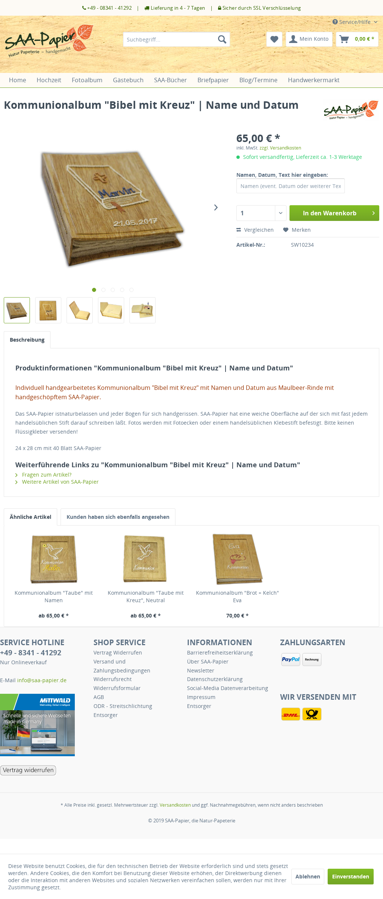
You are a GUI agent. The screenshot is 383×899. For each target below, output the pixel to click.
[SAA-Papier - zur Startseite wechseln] (49, 46)
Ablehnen (307, 876)
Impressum (201, 697)
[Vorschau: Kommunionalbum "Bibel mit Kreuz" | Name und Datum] (80, 310)
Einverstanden (350, 876)
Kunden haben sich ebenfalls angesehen (118, 516)
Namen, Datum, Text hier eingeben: (282, 174)
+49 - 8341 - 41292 (30, 653)
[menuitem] (176, 39)
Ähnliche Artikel (30, 516)
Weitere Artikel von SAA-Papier (60, 481)
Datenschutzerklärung (215, 679)
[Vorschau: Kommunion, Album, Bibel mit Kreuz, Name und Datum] (17, 310)
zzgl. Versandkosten (280, 148)
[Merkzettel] (274, 39)
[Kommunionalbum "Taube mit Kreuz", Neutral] (146, 559)
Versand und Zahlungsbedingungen (122, 666)
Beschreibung (27, 339)
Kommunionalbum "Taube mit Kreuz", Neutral (146, 596)
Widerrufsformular (117, 688)
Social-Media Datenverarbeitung (227, 688)
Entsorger (106, 714)
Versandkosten (175, 805)
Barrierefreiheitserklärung (220, 652)
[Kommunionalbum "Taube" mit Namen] (54, 559)
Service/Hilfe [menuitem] (355, 21)
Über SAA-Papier (208, 661)
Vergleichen (258, 229)
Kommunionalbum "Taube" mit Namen (54, 596)
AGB (99, 697)
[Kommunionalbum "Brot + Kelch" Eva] (237, 559)
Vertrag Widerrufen (118, 652)
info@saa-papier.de (42, 680)
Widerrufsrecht (113, 679)
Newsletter (200, 670)
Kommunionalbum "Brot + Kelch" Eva (237, 596)
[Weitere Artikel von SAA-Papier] (351, 112)
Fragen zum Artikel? (46, 474)
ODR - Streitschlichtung (123, 705)
